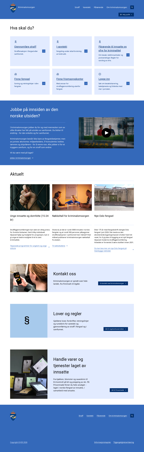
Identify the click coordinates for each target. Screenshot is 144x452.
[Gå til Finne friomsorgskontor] (86, 83)
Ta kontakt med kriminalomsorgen (112, 283)
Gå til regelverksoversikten (114, 329)
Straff (77, 7)
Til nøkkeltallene (58, 246)
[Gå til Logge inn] (128, 83)
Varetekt (87, 7)
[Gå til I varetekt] (86, 51)
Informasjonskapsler (102, 442)
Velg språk (126, 15)
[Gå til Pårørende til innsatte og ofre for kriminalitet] (128, 55)
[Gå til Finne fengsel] (43, 83)
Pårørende (98, 7)
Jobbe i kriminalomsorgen (20, 158)
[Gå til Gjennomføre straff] (43, 51)
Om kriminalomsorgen (117, 7)
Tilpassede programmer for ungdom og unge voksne (28, 247)
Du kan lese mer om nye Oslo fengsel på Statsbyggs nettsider (110, 249)
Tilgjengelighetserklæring (123, 442)
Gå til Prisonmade (117, 390)
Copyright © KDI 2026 (18, 442)
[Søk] (132, 7)
